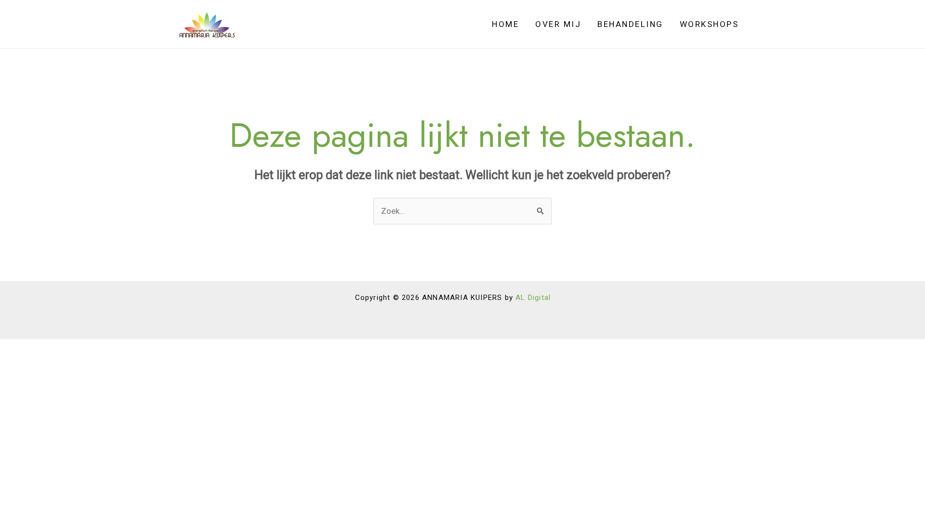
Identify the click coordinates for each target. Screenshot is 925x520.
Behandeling (630, 24)
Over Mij (558, 24)
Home (505, 24)
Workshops (709, 24)
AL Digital (533, 297)
